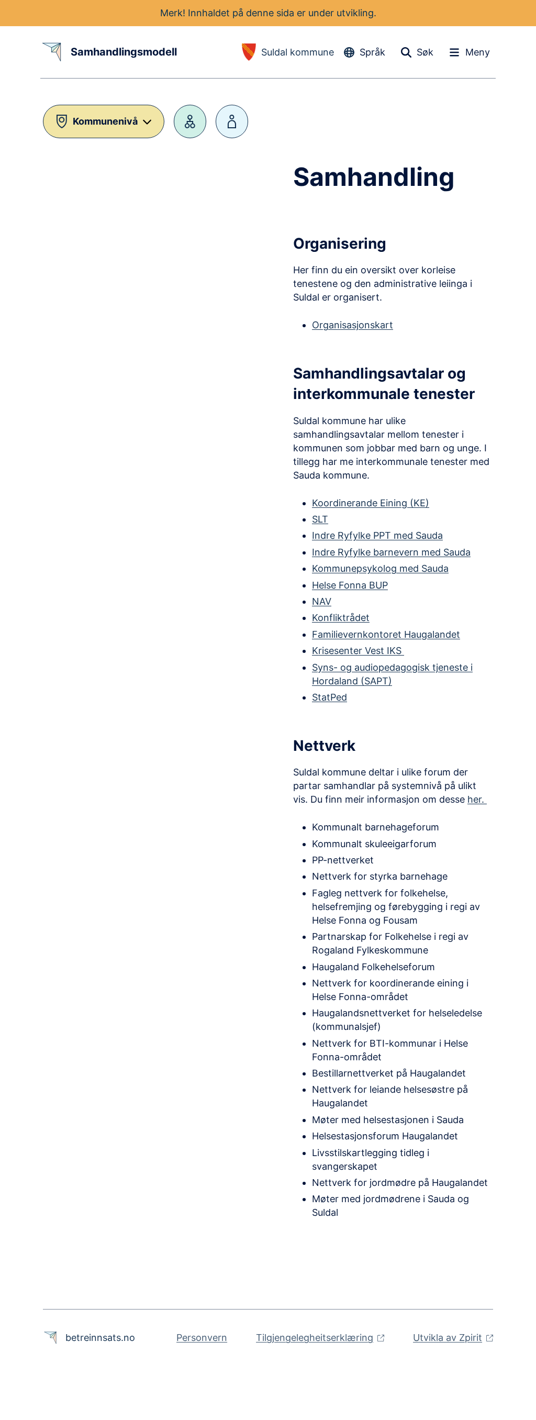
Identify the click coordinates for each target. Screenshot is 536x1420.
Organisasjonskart (352, 324)
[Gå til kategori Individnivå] (232, 121)
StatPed (329, 697)
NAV (321, 601)
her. (477, 799)
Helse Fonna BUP (350, 585)
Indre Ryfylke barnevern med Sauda (391, 552)
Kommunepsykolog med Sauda (380, 568)
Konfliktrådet (341, 617)
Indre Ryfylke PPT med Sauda (377, 535)
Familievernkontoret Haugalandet (386, 634)
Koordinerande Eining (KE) (370, 502)
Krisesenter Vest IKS (358, 650)
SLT (320, 519)
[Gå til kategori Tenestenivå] (190, 121)
